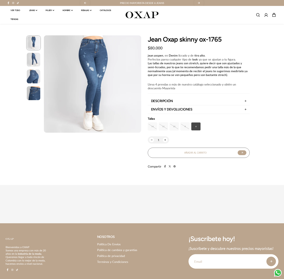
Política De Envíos (109, 244)
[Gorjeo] (170, 166)
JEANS (32, 10)
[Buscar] (257, 15)
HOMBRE (66, 10)
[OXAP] (142, 15)
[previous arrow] (50, 84)
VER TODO (15, 10)
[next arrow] (135, 84)
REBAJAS (85, 10)
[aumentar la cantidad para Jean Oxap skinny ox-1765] (165, 140)
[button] (274, 15)
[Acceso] (266, 15)
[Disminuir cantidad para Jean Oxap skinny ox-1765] (151, 140)
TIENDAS (14, 19)
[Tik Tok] (18, 3)
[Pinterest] (175, 166)
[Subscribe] (271, 261)
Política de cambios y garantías (117, 250)
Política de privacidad (111, 256)
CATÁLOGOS (105, 10)
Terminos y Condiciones (112, 262)
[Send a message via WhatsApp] (277, 272)
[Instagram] (13, 3)
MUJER (49, 10)
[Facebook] (8, 3)
